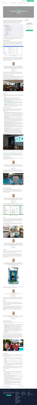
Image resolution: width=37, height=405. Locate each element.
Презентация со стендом (7, 30)
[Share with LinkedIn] (21, 386)
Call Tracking (16, 394)
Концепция (7, 32)
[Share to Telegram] (22, 386)
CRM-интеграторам (24, 394)
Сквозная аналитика (17, 396)
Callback (16, 395)
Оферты (28, 28)
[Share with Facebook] (20, 386)
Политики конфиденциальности (29, 28)
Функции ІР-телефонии (18, 397)
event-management (8, 386)
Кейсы (28, 395)
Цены (22, 395)
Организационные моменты (9, 29)
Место (6, 31)
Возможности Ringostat (30, 394)
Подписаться (29, 30)
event (4, 386)
